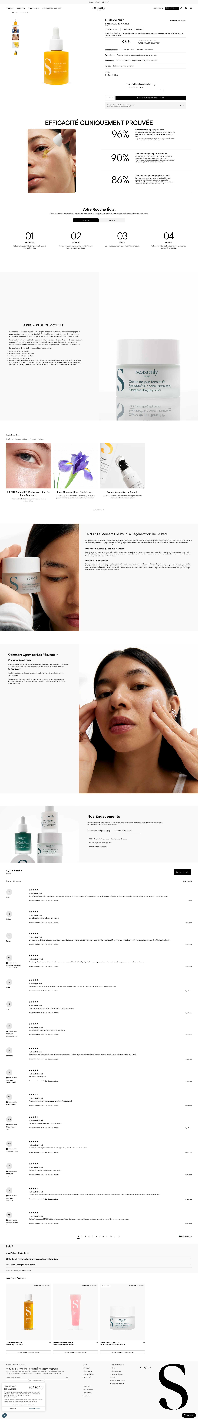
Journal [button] (87, 1386)
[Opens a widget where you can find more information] (189, 1415)
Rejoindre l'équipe (118, 1383)
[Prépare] (29, 245)
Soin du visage (88, 1390)
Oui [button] (46, 900)
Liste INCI (98, 509)
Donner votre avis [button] (182, 872)
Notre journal (88, 1371)
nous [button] (86, 1365)
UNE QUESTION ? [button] (118, 1365)
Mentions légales (117, 1374)
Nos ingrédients (89, 1374)
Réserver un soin (172, 8)
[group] (17, 871)
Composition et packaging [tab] (98, 830)
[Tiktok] (141, 1368)
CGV (113, 1377)
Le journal (87, 1396)
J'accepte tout (34, 1408)
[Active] (76, 245)
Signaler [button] (50, 900)
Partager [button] (56, 900)
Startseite (15, 13)
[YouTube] (150, 1368)
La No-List (87, 1377)
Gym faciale (87, 1393)
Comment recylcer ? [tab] (123, 830)
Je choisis (12, 1408)
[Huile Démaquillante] (28, 1312)
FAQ (113, 1368)
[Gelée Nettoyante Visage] (75, 1312)
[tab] (187, 881)
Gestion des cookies (118, 1380)
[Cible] (122, 245)
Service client (116, 1371)
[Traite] (168, 245)
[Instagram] (145, 1368)
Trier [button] (8, 881)
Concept (86, 1368)
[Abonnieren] (65, 1377)
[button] (10, 8)
